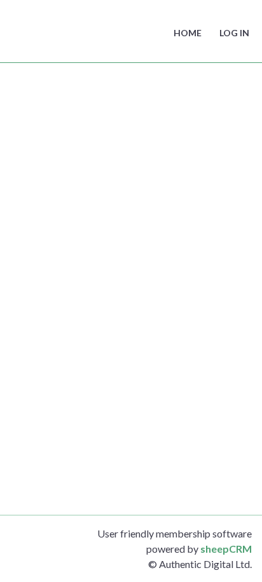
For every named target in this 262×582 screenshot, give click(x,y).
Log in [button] (234, 32)
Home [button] (188, 32)
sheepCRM (226, 549)
